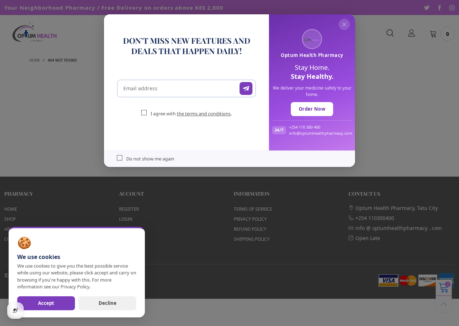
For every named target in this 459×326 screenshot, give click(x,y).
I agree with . (191, 113)
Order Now (312, 109)
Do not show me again (150, 158)
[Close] (344, 24)
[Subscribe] (246, 88)
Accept (46, 303)
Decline (108, 303)
